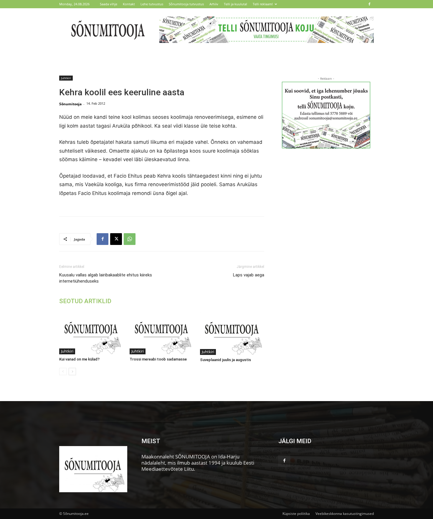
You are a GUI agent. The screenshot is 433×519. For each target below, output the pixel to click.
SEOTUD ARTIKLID (85, 301)
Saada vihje (108, 4)
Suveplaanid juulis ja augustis (225, 360)
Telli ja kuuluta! (235, 4)
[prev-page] (63, 371)
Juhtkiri (66, 78)
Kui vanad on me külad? (79, 359)
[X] (116, 239)
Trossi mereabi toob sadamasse (158, 359)
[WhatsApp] (129, 239)
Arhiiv (213, 4)
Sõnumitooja (70, 103)
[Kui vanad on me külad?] (91, 333)
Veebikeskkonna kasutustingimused (344, 513)
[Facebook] (369, 4)
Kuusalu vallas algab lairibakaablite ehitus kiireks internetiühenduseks (105, 278)
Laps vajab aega (248, 275)
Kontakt (129, 4)
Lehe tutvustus (152, 4)
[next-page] (72, 371)
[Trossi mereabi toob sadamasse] (162, 333)
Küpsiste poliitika (296, 513)
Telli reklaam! (263, 4)
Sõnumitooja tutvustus (186, 4)
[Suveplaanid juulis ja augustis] (232, 333)
